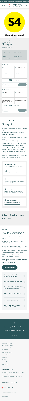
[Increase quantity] (8, 84)
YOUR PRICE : (5, 80)
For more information (9, 267)
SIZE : (3, 67)
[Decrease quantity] (3, 84)
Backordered (22, 84)
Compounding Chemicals (8, 40)
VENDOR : (17, 73)
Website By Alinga (5, 396)
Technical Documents (7, 361)
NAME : (4, 64)
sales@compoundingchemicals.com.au (12, 204)
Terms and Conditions (7, 355)
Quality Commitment (7, 352)
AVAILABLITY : (5, 73)
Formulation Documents (4, 358)
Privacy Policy (5, 349)
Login (3, 47)
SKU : (16, 67)
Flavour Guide (5, 364)
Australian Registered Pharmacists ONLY (14, 330)
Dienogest (8, 64)
